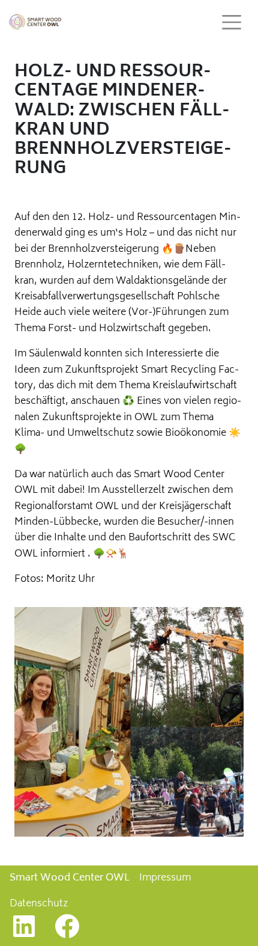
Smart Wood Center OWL (70, 878)
